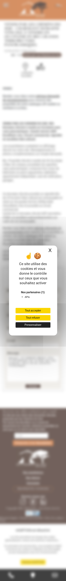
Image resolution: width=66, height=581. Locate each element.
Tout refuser (33, 317)
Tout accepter (33, 310)
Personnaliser (33, 324)
